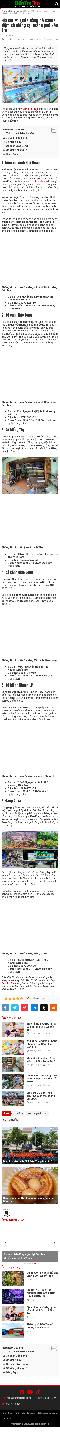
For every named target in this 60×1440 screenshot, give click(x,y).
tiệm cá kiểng (10, 1119)
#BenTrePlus (22, 1392)
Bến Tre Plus (30, 108)
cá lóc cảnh (38, 181)
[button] (25, 1263)
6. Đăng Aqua (11, 154)
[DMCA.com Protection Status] (30, 1213)
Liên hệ (7, 1418)
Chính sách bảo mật (25, 1413)
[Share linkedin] (34, 1007)
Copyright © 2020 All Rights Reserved (30, 1424)
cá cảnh (18, 1113)
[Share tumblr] (44, 1007)
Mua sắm (18, 11)
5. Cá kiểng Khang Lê (15, 149)
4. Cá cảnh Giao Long (15, 145)
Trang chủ (7, 11)
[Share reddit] (53, 1007)
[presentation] (5, 1242)
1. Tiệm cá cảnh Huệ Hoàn (18, 133)
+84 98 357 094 (47, 1398)
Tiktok (38, 1392)
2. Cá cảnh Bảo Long (15, 137)
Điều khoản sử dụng (47, 1413)
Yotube (30, 1392)
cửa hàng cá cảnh (37, 1113)
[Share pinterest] (24, 1007)
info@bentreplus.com (18, 1398)
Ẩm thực (12, 1258)
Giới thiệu (7, 1413)
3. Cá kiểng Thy (12, 141)
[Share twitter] (15, 1007)
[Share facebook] (5, 1007)
